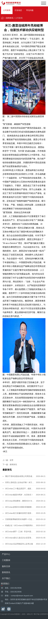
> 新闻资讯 (9, 18)
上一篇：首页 (8, 460)
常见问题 (29, 10)
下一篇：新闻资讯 (10, 464)
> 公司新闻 (18, 18)
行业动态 (18, 10)
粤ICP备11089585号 (41, 614)
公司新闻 (6, 10)
